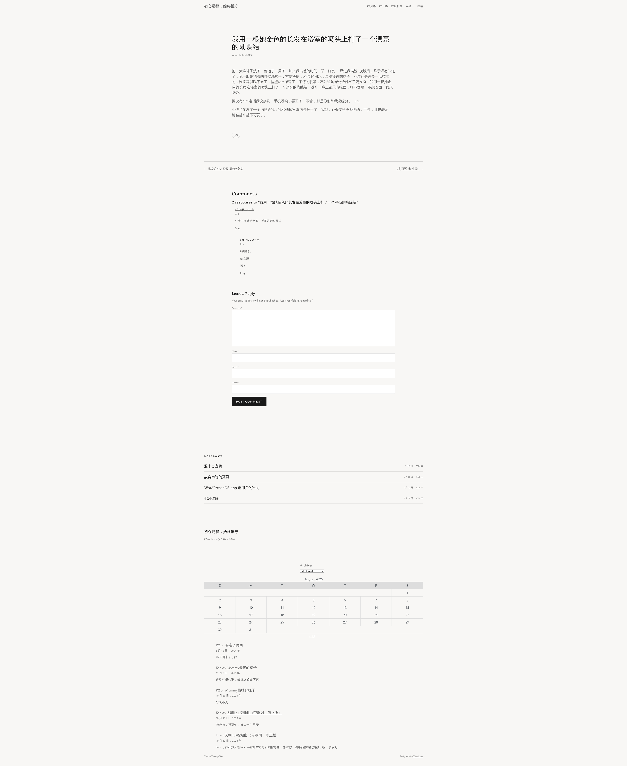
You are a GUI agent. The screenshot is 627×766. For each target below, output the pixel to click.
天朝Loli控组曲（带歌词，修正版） (254, 712)
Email (235, 366)
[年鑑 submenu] (413, 6)
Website (235, 382)
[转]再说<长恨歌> (407, 169)
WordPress (418, 756)
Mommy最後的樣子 (242, 667)
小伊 (235, 109)
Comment (237, 308)
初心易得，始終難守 (221, 6)
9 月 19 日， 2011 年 (244, 209)
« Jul (312, 636)
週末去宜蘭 (213, 466)
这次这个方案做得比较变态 (225, 169)
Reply (237, 228)
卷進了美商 (234, 645)
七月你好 (211, 498)
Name (235, 351)
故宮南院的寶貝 (216, 477)
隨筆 (250, 55)
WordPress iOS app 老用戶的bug (231, 488)
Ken (244, 55)
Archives (306, 565)
